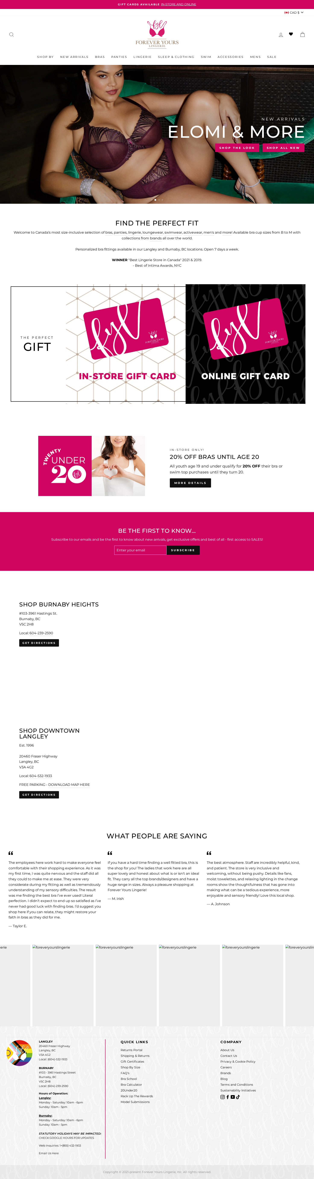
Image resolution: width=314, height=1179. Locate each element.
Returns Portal (131, 1050)
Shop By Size (130, 1067)
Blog (224, 1079)
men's (209, 232)
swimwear (173, 232)
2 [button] (155, 200)
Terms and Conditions (236, 1085)
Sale (272, 57)
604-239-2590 (41, 633)
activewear (192, 232)
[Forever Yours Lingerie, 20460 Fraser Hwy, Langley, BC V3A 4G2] (157, 763)
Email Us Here (49, 1153)
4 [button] (163, 200)
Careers (226, 1067)
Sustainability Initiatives (238, 1090)
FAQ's (125, 1073)
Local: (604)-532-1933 (53, 1059)
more (227, 232)
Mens (255, 57)
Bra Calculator (131, 1085)
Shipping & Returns (135, 1056)
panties (120, 232)
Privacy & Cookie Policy (237, 1061)
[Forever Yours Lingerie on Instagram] (223, 1097)
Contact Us (228, 1056)
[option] (157, 4)
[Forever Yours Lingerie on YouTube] (233, 1097)
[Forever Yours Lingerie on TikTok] (238, 1097)
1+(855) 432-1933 (70, 1145)
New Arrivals (74, 57)
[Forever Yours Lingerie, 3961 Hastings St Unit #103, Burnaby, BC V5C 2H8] (157, 624)
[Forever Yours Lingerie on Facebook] (228, 1097)
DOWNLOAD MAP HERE (69, 785)
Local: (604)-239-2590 (53, 1086)
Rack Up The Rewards (137, 1096)
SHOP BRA (24, 146)
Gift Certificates (132, 1061)
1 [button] (152, 200)
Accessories (231, 57)
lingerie (134, 232)
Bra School (129, 1079)
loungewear (152, 232)
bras (108, 232)
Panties (119, 57)
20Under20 (129, 1090)
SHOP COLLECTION (67, 146)
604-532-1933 (40, 776)
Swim (206, 57)
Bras (100, 57)
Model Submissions (135, 1102)
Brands (225, 1073)
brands (156, 238)
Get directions (39, 642)
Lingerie (143, 57)
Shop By (45, 57)
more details (190, 483)
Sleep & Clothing (176, 57)
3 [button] (159, 200)
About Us (227, 1050)
